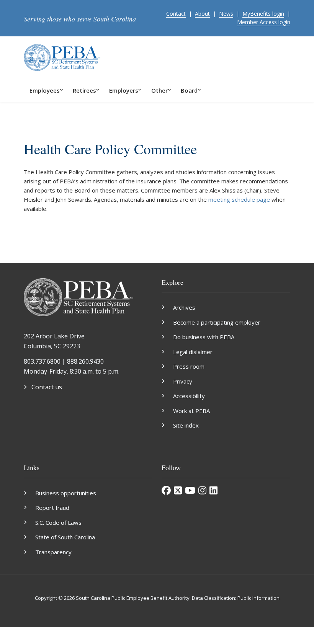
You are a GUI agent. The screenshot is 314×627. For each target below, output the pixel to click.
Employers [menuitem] (123, 90)
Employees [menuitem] (44, 90)
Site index (186, 425)
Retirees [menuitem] (84, 90)
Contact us (46, 387)
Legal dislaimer (193, 352)
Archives (184, 307)
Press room (188, 366)
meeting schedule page (239, 199)
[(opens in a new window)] (166, 490)
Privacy (182, 381)
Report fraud (52, 507)
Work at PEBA (191, 411)
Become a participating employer (216, 322)
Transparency (53, 552)
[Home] (62, 56)
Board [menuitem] (189, 90)
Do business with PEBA (203, 337)
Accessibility (189, 396)
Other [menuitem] (159, 90)
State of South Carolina (65, 537)
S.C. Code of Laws (58, 522)
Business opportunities (65, 493)
